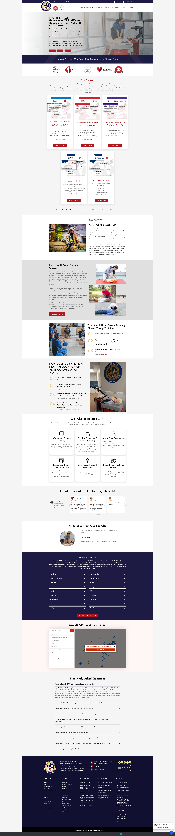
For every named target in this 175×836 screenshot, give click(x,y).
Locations (88, 7)
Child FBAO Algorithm (122, 794)
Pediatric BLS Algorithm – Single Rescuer (123, 797)
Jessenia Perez (115, 498)
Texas (103, 562)
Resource (107, 7)
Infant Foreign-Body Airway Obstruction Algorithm (123, 806)
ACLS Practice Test (121, 814)
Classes (81, 7)
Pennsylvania (58, 564)
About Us (124, 7)
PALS (67, 51)
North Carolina (84, 562)
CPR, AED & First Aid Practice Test (123, 821)
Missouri (91, 562)
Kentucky (103, 560)
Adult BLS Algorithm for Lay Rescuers (122, 783)
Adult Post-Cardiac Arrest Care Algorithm (87, 801)
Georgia (107, 562)
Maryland (114, 560)
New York (64, 797)
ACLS (51, 51)
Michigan (118, 562)
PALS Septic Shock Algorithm (102, 793)
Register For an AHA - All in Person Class (109, 334)
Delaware (61, 562)
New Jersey (77, 562)
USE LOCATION (100, 649)
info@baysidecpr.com (129, 1)
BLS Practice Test (120, 816)
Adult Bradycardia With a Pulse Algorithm (87, 788)
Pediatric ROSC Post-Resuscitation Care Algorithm (103, 797)
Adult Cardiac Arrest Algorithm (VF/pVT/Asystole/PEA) (85, 784)
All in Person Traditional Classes (109, 210)
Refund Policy (48, 786)
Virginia (67, 562)
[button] (67, 238)
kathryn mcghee (79, 498)
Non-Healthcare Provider (51, 807)
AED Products (115, 7)
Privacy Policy (48, 788)
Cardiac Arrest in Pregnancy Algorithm (86, 805)
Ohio (111, 562)
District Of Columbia (67, 784)
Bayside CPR (57, 501)
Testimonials (47, 792)
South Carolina (97, 562)
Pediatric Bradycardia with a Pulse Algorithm (105, 783)
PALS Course (47, 805)
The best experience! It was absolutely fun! (115, 503)
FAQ (45, 784)
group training (93, 448)
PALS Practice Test (121, 818)
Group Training (98, 7)
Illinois (114, 562)
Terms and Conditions (50, 790)
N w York (71, 562)
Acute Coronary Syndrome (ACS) (87, 798)
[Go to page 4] (99, 514)
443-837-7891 (118, 1)
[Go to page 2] (97, 514)
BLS (59, 51)
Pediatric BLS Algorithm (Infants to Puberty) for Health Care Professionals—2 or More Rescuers (123, 801)
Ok (121, 833)
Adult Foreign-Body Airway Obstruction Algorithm (123, 786)
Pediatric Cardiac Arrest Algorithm (104, 786)
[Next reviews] (125, 504)
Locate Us (132, 7)
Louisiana (108, 560)
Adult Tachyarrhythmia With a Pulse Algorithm (86, 795)
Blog (45, 782)
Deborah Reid (96, 498)
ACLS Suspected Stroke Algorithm (86, 791)
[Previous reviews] (69, 504)
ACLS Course (47, 801)
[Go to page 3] (98, 514)
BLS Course (47, 803)
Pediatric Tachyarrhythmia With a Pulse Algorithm (105, 790)
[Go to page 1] (96, 514)
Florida (50, 564)
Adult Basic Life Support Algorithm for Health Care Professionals (123, 791)
